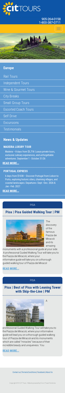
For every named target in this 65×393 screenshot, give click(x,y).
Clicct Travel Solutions (48, 383)
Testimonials (12, 129)
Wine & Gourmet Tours (19, 89)
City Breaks (11, 96)
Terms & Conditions (29, 372)
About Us (49, 372)
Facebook (41, 372)
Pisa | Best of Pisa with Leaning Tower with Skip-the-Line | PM (33, 289)
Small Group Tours (16, 102)
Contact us (16, 372)
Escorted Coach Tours (18, 109)
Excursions (11, 122)
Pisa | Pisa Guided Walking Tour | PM (32, 212)
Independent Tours (16, 83)
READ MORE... (11, 163)
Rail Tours (10, 76)
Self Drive (10, 116)
